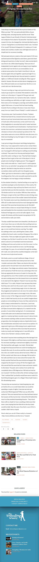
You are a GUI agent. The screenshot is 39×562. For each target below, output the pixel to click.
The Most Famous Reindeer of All (27, 472)
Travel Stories (29, 438)
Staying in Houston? (18, 537)
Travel (19, 6)
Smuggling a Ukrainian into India (26, 441)
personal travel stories (28, 467)
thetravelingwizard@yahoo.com (18, 529)
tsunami (25, 419)
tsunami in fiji (6, 422)
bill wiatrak (5, 419)
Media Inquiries (19, 499)
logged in (12, 492)
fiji (12, 419)
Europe (19, 467)
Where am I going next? (19, 501)
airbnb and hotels (22, 452)
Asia (18, 438)
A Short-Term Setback (19, 503)
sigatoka (17, 419)
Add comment (27, 11)
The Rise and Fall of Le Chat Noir (26, 456)
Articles (30, 452)
